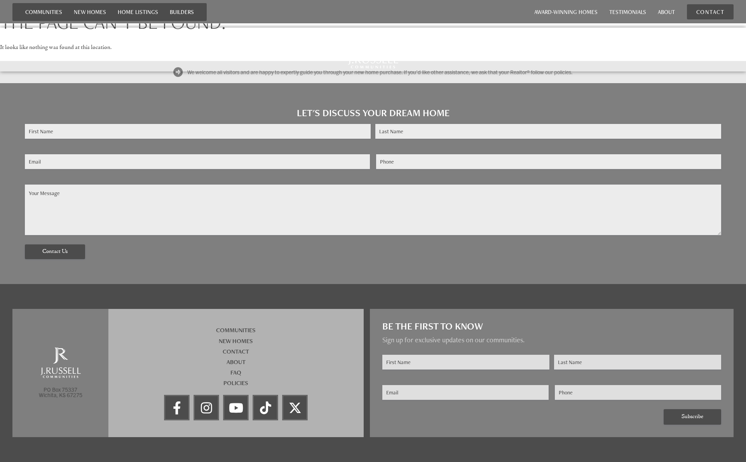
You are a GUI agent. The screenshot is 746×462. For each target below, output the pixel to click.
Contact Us (55, 251)
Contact (236, 351)
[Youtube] (236, 407)
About (666, 12)
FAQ (235, 372)
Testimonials (627, 12)
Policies (235, 383)
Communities (43, 12)
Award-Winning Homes (566, 12)
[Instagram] (206, 407)
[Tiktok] (265, 407)
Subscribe (692, 416)
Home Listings (138, 12)
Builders (182, 12)
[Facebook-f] (177, 407)
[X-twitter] (295, 407)
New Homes (90, 12)
